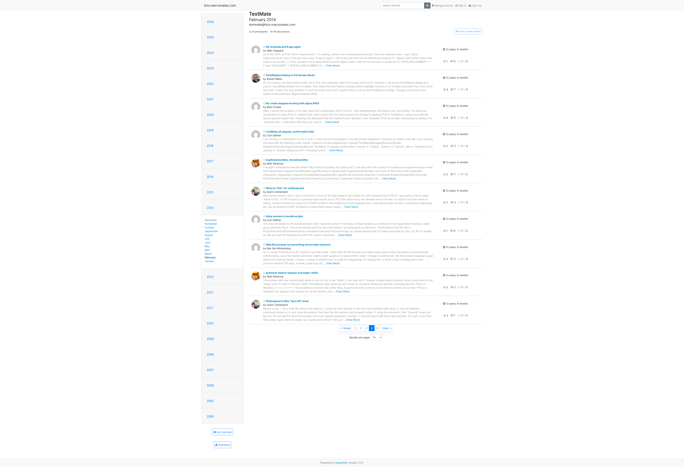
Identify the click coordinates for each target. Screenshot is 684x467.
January (209, 261)
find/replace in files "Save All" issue (287, 301)
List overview (224, 432)
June (207, 242)
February (210, 257)
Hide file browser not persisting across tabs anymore (297, 244)
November (211, 223)
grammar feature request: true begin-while (291, 272)
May (207, 246)
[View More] (333, 65)
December (211, 219)
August (209, 234)
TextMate (260, 14)
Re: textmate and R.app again (283, 46)
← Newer (345, 328)
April (207, 249)
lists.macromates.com (220, 5)
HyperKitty (341, 462)
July (207, 238)
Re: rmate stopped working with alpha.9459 (292, 103)
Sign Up (476, 5)
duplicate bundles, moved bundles (286, 159)
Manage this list (443, 5)
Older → (387, 328)
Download (223, 444)
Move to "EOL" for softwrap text (284, 188)
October (209, 227)
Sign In (461, 5)
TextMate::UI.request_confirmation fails (289, 131)
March (208, 253)
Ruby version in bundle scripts (284, 216)
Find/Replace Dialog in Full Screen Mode (290, 75)
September (211, 231)
